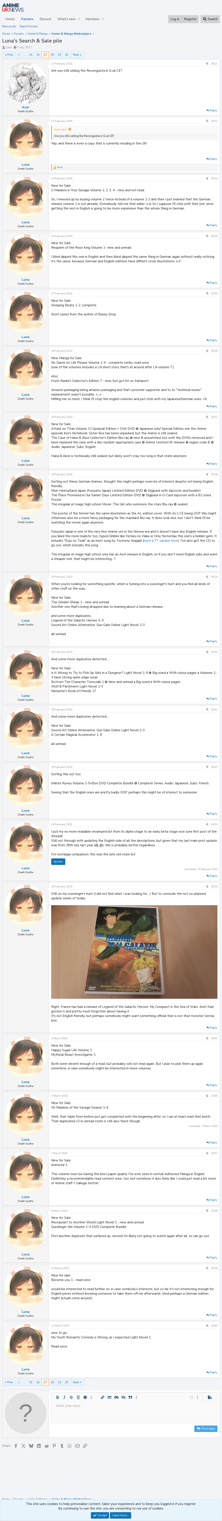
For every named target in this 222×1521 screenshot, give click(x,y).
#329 (214, 577)
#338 (214, 1211)
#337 (214, 1153)
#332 (214, 767)
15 (31, 55)
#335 (214, 1038)
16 (38, 55)
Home (10, 19)
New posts (9, 26)
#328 (214, 474)
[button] (79, 19)
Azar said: (60, 129)
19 (59, 55)
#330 (214, 652)
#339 (214, 1268)
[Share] (207, 63)
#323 (214, 178)
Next (76, 55)
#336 (214, 1096)
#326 (214, 351)
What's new (66, 19)
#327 (214, 417)
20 (66, 55)
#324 (214, 236)
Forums (27, 19)
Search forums (29, 26)
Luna (9, 47)
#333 (214, 824)
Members (92, 19)
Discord (45, 19)
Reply (213, 110)
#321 (214, 63)
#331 (214, 709)
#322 (214, 121)
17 (45, 55)
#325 (214, 293)
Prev (10, 55)
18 (52, 55)
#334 (214, 886)
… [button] (24, 55)
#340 (214, 1325)
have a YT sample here (161, 540)
